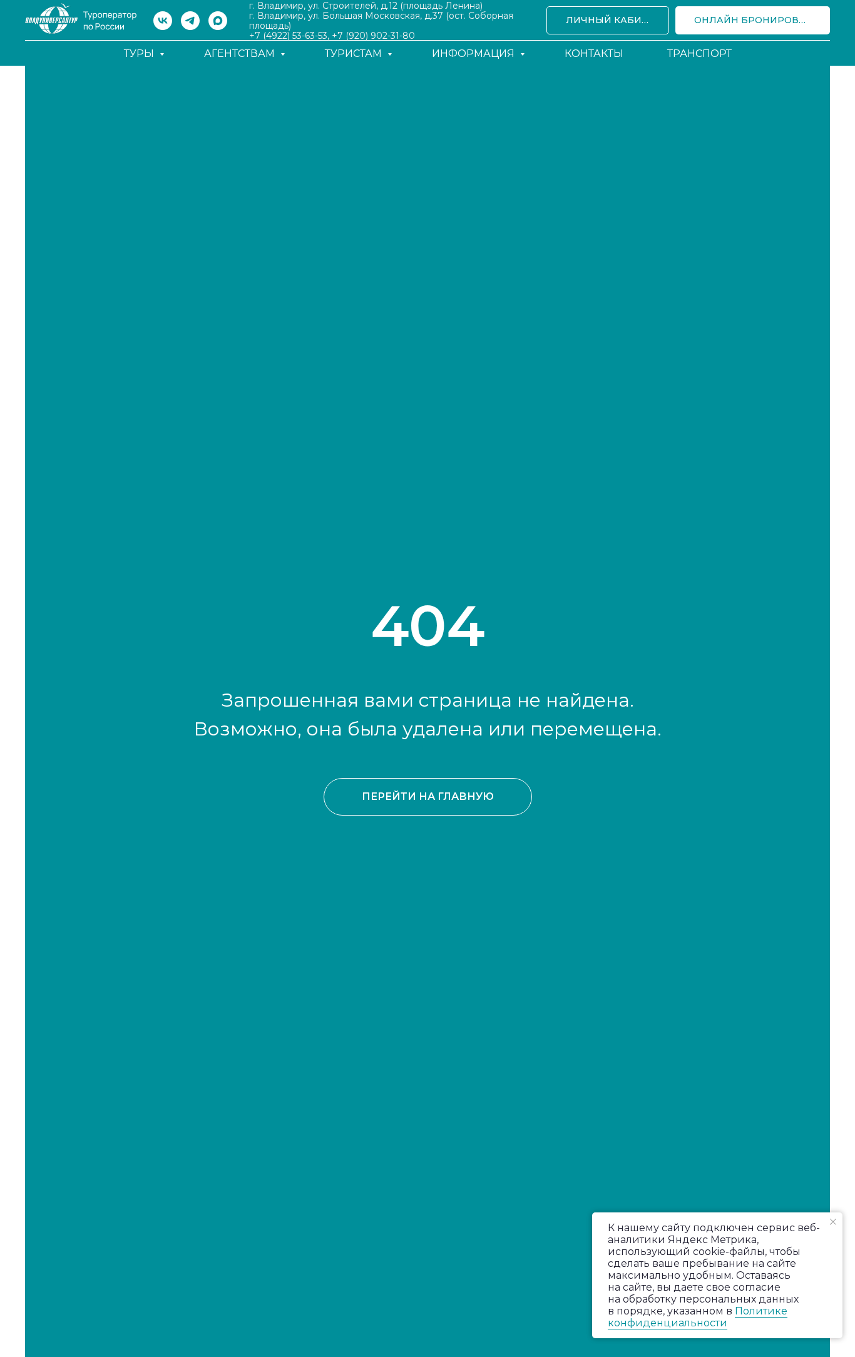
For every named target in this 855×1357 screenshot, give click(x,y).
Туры (140, 53)
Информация (474, 53)
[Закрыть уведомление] (833, 1222)
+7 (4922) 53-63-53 (288, 35)
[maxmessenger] (217, 20)
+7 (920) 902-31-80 (373, 35)
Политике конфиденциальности (697, 1317)
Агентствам (240, 53)
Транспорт (699, 53)
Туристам (354, 53)
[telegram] (190, 20)
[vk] (162, 20)
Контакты (594, 53)
